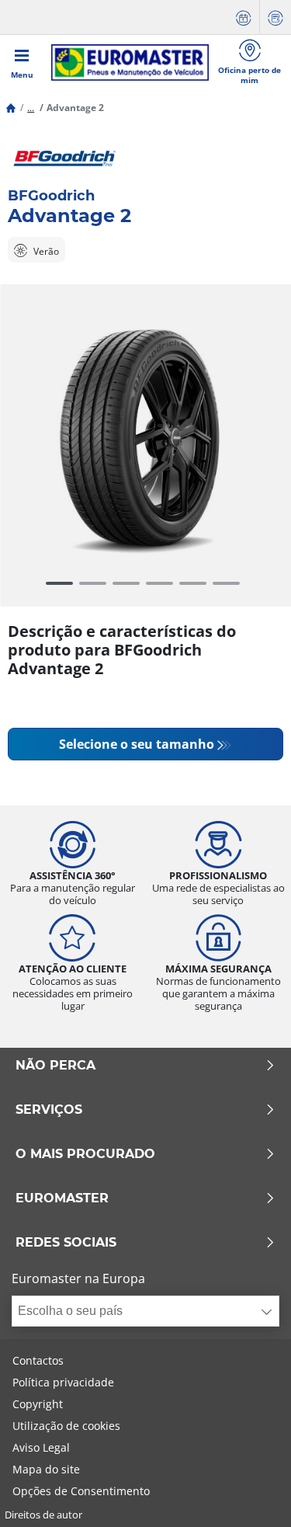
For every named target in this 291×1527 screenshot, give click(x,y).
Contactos (38, 1360)
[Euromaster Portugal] (130, 62)
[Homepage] (11, 107)
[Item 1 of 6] (145, 437)
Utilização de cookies (66, 1425)
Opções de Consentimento (81, 1491)
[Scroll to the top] (250, 1494)
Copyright (37, 1404)
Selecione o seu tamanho (136, 744)
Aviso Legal (41, 1447)
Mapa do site (46, 1469)
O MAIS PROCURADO (85, 1154)
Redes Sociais (66, 1243)
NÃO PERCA (55, 1065)
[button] (30, 107)
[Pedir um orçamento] (275, 17)
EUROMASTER (62, 1198)
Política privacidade (63, 1382)
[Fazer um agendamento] (243, 17)
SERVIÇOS (49, 1110)
